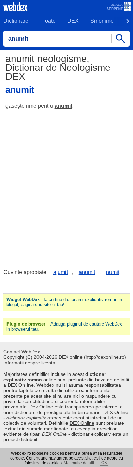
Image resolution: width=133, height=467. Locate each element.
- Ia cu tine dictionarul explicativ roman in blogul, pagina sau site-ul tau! (64, 302)
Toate (49, 21)
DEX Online (82, 423)
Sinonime (102, 21)
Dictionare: (16, 21)
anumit (63, 106)
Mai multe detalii (79, 463)
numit (112, 272)
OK (104, 462)
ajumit (60, 272)
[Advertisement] (66, 184)
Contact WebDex (21, 351)
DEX (73, 21)
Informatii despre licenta (29, 362)
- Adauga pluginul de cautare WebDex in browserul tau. (64, 326)
